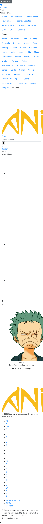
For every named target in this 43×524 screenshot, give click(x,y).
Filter (4, 136)
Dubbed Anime (32, 16)
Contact (9, 506)
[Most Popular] (23, 280)
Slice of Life (7, 79)
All (7, 421)
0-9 (7, 426)
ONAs (12, 30)
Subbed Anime (16, 16)
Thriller (33, 83)
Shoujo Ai (6, 74)
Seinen (22, 70)
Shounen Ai (28, 74)
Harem (23, 47)
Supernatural (21, 83)
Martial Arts (7, 56)
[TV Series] (23, 244)
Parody (15, 61)
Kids (29, 52)
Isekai (13, 52)
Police (24, 61)
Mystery (5, 61)
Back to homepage (23, 368)
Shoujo (31, 70)
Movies (21, 25)
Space (17, 79)
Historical (33, 47)
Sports (27, 79)
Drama (26, 43)
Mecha (18, 56)
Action (4, 39)
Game (14, 47)
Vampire (5, 88)
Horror (4, 52)
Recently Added (8, 25)
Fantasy (5, 47)
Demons (16, 43)
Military (27, 56)
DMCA (8, 503)
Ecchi (35, 43)
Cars (25, 39)
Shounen (16, 74)
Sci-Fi (13, 70)
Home (4, 16)
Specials (21, 30)
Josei (21, 52)
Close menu (7, 2)
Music (36, 56)
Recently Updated (23, 21)
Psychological (7, 65)
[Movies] (23, 209)
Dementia (6, 43)
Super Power (7, 83)
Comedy (33, 39)
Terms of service (13, 500)
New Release (7, 21)
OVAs (4, 30)
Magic (36, 52)
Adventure (15, 39)
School (4, 70)
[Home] (23, 173)
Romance (21, 65)
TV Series (32, 25)
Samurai (31, 65)
